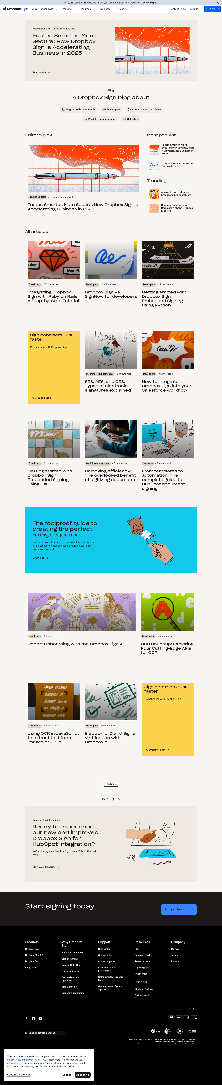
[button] (44, 9)
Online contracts (70, 971)
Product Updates (41, 29)
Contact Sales (177, 9)
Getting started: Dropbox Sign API (111, 988)
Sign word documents (73, 993)
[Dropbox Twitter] (27, 1018)
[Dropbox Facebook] (33, 1018)
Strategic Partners (144, 989)
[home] (15, 9)
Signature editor (70, 987)
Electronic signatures (72, 953)
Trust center (141, 974)
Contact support (106, 961)
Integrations (31, 968)
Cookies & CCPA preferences (106, 969)
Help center (104, 949)
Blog (137, 949)
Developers (104, 9)
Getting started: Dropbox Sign (111, 978)
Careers (175, 949)
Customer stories (143, 955)
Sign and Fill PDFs (71, 965)
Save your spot (149, 3)
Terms (174, 955)
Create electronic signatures (70, 979)
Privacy (175, 961)
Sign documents (70, 959)
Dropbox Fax (31, 961)
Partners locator (143, 995)
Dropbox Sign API (34, 955)
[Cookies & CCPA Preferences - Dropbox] (49, 1065)
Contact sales (105, 955)
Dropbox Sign (32, 949)
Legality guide (142, 968)
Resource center (143, 961)
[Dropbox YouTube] (40, 1018)
